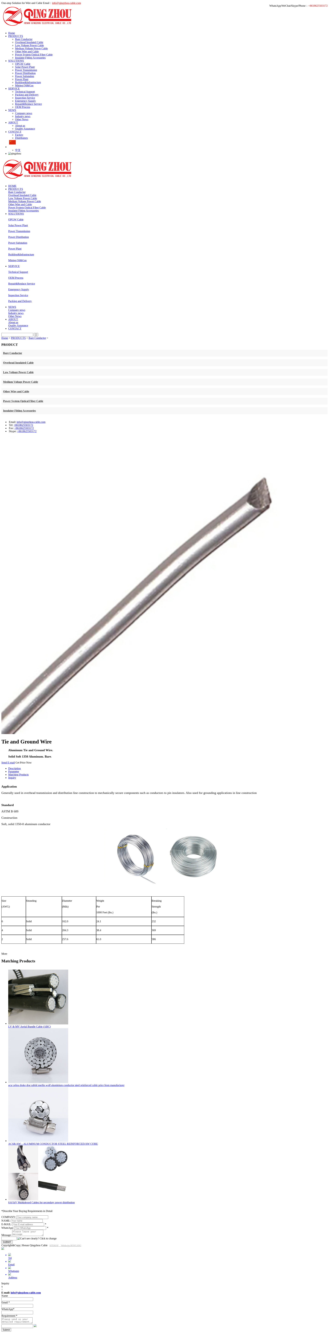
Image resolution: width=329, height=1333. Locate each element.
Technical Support (25, 91)
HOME (12, 185)
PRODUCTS (15, 36)
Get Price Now (23, 762)
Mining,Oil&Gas (24, 85)
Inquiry (12, 777)
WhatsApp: (7, 1227)
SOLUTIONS (16, 60)
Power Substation (24, 76)
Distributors (21, 137)
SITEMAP (55, 1245)
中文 (18, 150)
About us (20, 125)
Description (14, 768)
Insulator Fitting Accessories (30, 57)
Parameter (13, 771)
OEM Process (22, 107)
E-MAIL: (6, 1224)
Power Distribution (25, 73)
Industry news (22, 116)
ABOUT (13, 122)
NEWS (12, 110)
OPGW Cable (22, 63)
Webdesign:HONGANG (71, 1245)
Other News (21, 119)
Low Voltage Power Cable (29, 45)
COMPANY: (8, 1217)
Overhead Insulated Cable (29, 42)
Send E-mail (8, 762)
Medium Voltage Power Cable (31, 48)
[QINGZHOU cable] (52, 27)
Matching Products (18, 774)
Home (11, 33)
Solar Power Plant (25, 66)
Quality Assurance (25, 128)
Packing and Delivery (27, 94)
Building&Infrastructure (28, 82)
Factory (19, 134)
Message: (6, 1235)
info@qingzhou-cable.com (66, 3)
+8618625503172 (23, 425)
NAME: (5, 1220)
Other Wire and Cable (27, 51)
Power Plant (21, 79)
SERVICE (14, 88)
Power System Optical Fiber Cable (34, 54)
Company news (23, 113)
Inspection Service (25, 97)
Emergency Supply (25, 100)
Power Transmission (26, 70)
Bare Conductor (23, 39)
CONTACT (14, 131)
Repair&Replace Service (28, 104)
